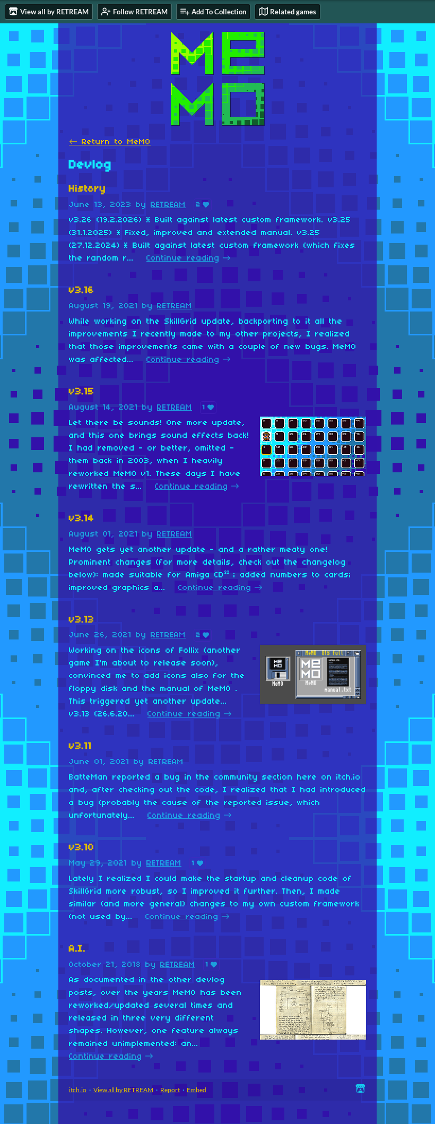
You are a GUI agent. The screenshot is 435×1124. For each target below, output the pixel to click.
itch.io (77, 1090)
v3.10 (81, 848)
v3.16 (81, 291)
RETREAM (168, 205)
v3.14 (81, 519)
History (87, 189)
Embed (196, 1090)
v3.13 (81, 620)
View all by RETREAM (123, 1090)
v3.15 (81, 392)
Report (170, 1090)
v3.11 (80, 746)
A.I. (77, 949)
